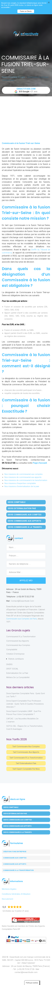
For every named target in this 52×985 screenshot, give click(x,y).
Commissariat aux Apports (17, 641)
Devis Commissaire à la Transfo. (25, 527)
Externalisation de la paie (17, 673)
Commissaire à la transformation (18, 870)
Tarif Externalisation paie (26, 763)
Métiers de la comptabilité (18, 677)
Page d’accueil (40, 463)
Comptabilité (11, 649)
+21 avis (27, 90)
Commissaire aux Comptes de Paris (21, 619)
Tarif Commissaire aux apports (26, 752)
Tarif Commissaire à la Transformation (26, 758)
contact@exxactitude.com (22, 601)
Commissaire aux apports (14, 864)
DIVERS (9, 664)
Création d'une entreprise (14, 852)
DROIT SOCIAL (12, 669)
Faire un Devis (26, 11)
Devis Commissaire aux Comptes (24, 514)
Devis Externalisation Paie (22, 508)
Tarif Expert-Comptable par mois (26, 769)
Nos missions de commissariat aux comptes (23, 474)
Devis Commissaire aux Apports (24, 521)
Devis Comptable (16, 502)
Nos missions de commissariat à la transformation (25, 480)
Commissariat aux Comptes (18, 645)
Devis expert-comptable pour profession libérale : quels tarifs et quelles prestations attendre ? (25, 704)
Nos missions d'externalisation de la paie (21, 486)
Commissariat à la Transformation (21, 636)
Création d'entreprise (15, 654)
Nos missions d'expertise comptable (20, 483)
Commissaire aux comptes (14, 858)
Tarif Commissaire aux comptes (26, 746)
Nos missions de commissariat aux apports (22, 477)
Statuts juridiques (16, 659)
